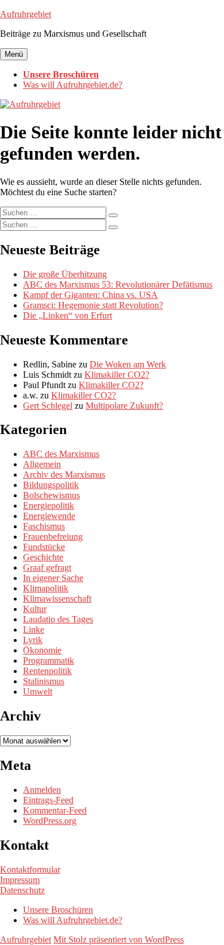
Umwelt (37, 691)
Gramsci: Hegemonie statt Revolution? (93, 305)
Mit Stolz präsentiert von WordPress (118, 939)
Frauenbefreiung (53, 536)
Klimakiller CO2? (116, 374)
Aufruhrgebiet (25, 14)
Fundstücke (44, 547)
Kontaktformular (30, 869)
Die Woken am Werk (128, 364)
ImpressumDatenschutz (22, 885)
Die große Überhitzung (65, 274)
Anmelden (42, 790)
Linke (33, 629)
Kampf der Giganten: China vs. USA (90, 295)
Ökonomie (42, 650)
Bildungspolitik (51, 485)
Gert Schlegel (47, 405)
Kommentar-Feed (55, 810)
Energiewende (49, 516)
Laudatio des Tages (58, 619)
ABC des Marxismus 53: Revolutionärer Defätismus (118, 284)
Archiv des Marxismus (64, 474)
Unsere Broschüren (61, 74)
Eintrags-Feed (48, 800)
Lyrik (33, 640)
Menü (14, 54)
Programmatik (48, 660)
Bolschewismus (51, 495)
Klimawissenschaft (57, 598)
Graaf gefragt (47, 567)
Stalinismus (43, 681)
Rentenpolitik (47, 671)
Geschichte (43, 557)
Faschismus (44, 526)
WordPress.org (49, 821)
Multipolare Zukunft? (124, 405)
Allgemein (42, 464)
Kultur (35, 609)
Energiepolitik (48, 505)
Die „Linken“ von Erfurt (67, 315)
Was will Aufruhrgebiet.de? (72, 85)
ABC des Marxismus (61, 454)
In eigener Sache (53, 578)
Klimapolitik (45, 588)
